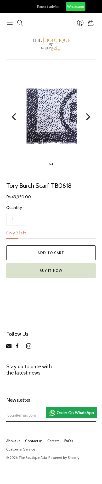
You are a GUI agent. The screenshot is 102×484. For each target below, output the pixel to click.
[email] (9, 347)
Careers (53, 440)
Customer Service (20, 449)
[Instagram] (28, 347)
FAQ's (68, 440)
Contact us (34, 440)
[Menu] (9, 22)
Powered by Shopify (64, 457)
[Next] (88, 116)
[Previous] (13, 116)
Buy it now (51, 270)
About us (13, 440)
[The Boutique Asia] (51, 43)
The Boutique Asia (33, 457)
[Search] (20, 23)
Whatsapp (66, 6)
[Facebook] (17, 347)
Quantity (14, 207)
